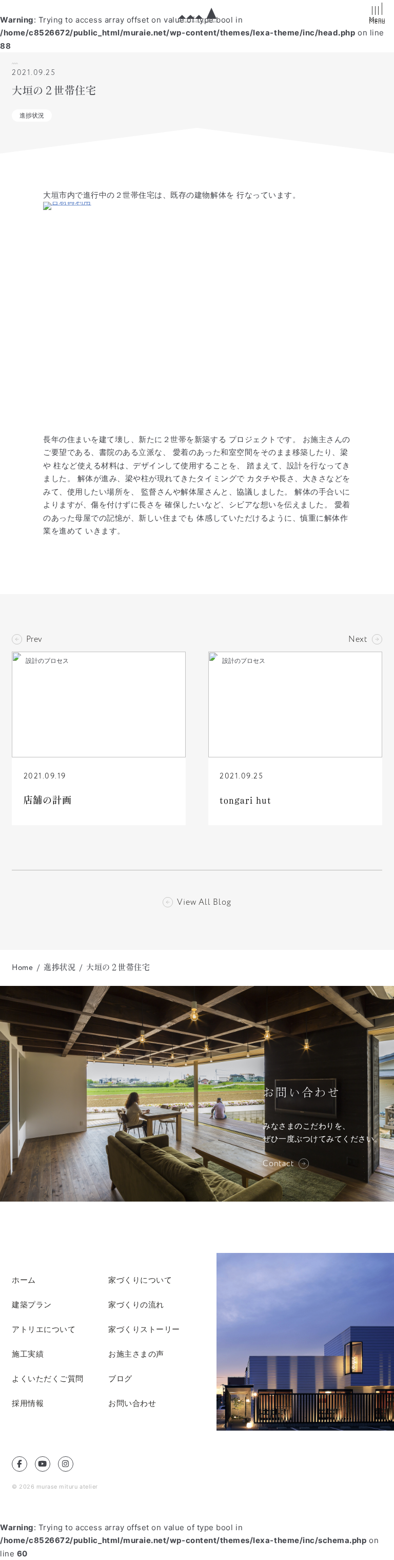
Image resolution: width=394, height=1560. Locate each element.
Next (358, 639)
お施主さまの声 (136, 1354)
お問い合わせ (132, 1403)
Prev (34, 639)
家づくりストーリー (144, 1329)
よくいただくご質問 (48, 1378)
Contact (278, 1163)
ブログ (120, 1378)
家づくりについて (140, 1280)
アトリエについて (43, 1329)
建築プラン (32, 1304)
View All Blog (204, 902)
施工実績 (28, 1354)
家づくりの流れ (136, 1304)
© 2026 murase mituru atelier (55, 1486)
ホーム (24, 1280)
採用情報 (28, 1403)
